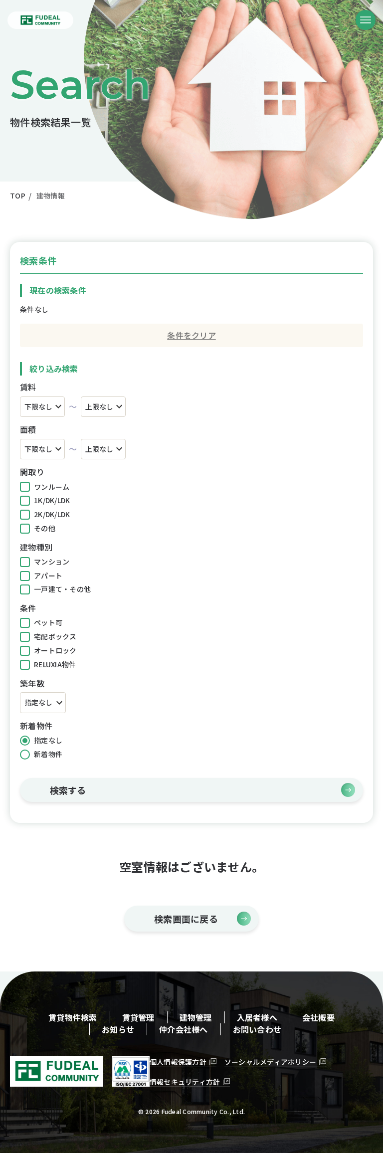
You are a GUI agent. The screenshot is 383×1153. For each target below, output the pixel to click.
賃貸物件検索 (72, 1017)
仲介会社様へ (183, 1029)
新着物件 (48, 754)
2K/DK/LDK (52, 514)
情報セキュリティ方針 (185, 1082)
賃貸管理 (138, 1017)
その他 (44, 528)
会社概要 (318, 1017)
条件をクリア (191, 335)
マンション (51, 562)
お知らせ (118, 1029)
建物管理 (196, 1017)
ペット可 (48, 622)
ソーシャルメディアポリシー (270, 1062)
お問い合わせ (257, 1029)
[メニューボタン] (366, 20)
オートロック (55, 650)
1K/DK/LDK (52, 500)
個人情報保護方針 (178, 1062)
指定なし (48, 740)
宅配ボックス (55, 636)
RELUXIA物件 (55, 664)
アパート (48, 575)
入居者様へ (257, 1017)
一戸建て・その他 (62, 589)
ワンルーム (51, 487)
